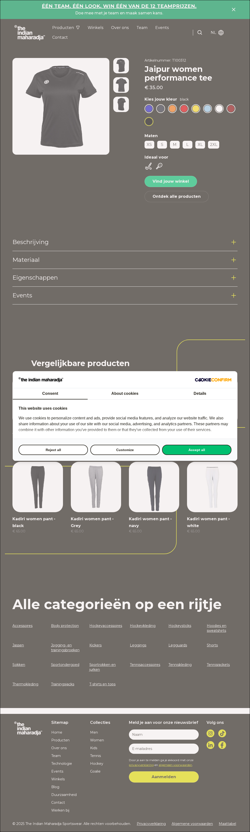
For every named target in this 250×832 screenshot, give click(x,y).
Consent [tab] (50, 393)
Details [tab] (200, 393)
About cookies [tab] (124, 393)
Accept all (196, 450)
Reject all (53, 450)
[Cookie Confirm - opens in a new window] (213, 379)
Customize (125, 450)
